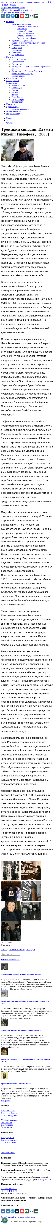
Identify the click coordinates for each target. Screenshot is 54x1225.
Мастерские (17, 47)
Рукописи (16, 92)
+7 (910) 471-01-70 (9, 1191)
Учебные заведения (9, 1120)
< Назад (4, 949)
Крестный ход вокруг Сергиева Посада (16, 1084)
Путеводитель (18, 62)
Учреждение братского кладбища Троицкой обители (21, 1030)
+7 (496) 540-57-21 (9, 1188)
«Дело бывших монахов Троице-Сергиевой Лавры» (21, 974)
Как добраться (7, 1137)
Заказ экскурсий (19, 59)
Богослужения (12, 80)
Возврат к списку (17, 949)
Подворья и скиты (20, 45)
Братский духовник (25, 33)
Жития (15, 95)
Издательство (18, 55)
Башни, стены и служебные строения (28, 43)
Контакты (10, 104)
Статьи (15, 90)
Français (29, 2)
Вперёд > (30, 949)
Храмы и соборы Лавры (22, 40)
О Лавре (10, 21)
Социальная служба (15, 78)
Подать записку (13, 114)
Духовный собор (24, 31)
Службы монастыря (25, 36)
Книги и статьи (18, 85)
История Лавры (8, 1111)
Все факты (5, 1100)
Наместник (22, 29)
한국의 (13, 5)
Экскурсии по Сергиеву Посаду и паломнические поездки (27, 72)
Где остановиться (9, 1140)
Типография (6, 1127)
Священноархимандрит (27, 26)
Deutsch (12, 2)
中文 (44, 2)
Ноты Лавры (17, 97)
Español (20, 2)
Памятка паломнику (21, 109)
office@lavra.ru (44, 1179)
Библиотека (11, 83)
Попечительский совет (27, 38)
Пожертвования (13, 111)
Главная (9, 118)
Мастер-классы (18, 76)
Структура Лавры (9, 1113)
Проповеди (17, 88)
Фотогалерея (17, 102)
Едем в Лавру (12, 106)
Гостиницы (17, 50)
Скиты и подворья (9, 1115)
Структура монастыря (21, 24)
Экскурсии (11, 57)
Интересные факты (10, 959)
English (4, 2)
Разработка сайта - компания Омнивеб (18, 1217)
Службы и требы (8, 1142)
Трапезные (16, 52)
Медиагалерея (18, 99)
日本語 (5, 5)
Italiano (37, 2)
